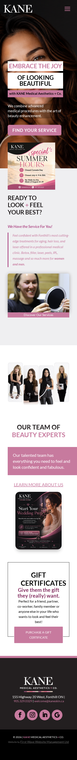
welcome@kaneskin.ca (49, 701)
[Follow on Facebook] (20, 715)
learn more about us (38, 484)
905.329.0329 (23, 701)
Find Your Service (34, 130)
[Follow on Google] (57, 715)
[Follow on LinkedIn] (44, 715)
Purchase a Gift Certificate (38, 634)
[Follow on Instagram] (32, 715)
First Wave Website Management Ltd (44, 742)
